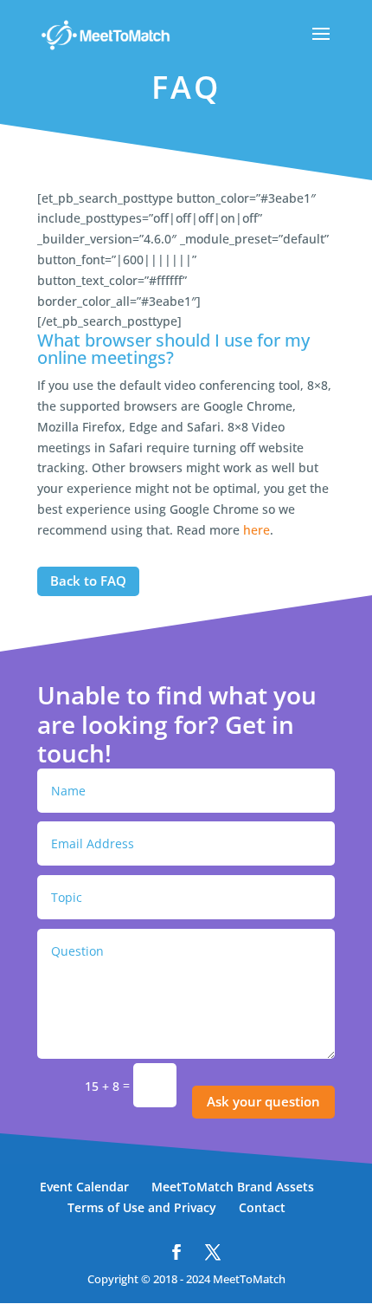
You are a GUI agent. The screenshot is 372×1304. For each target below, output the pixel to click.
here (256, 530)
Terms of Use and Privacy (141, 1207)
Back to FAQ (88, 580)
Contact (262, 1207)
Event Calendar (84, 1186)
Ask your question (263, 1101)
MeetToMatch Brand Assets (232, 1186)
